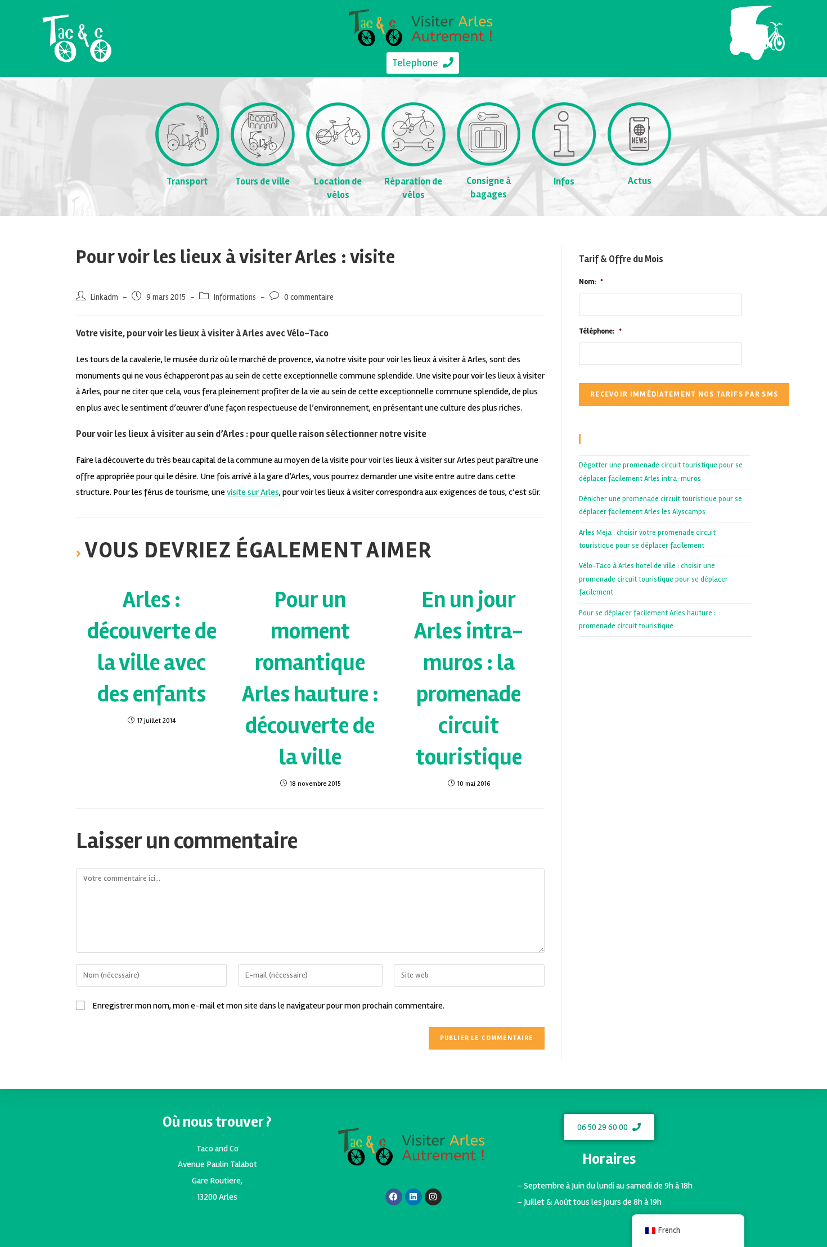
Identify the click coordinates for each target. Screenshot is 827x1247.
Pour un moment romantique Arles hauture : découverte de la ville (310, 678)
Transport (187, 181)
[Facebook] (393, 1197)
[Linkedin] (413, 1197)
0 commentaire (309, 297)
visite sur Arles (253, 492)
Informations (235, 297)
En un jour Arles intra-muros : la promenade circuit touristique (468, 678)
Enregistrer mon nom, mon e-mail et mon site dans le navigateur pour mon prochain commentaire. (268, 1005)
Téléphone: (600, 331)
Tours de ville (262, 181)
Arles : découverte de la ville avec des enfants (152, 647)
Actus (639, 181)
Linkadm (104, 297)
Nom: (591, 281)
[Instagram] (433, 1197)
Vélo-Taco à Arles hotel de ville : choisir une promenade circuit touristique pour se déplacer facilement (653, 579)
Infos (564, 181)
